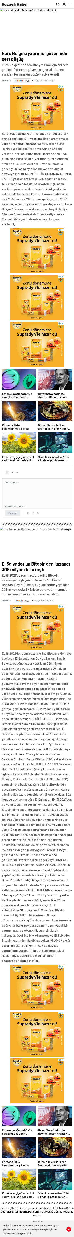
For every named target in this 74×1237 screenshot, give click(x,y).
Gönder (12, 513)
